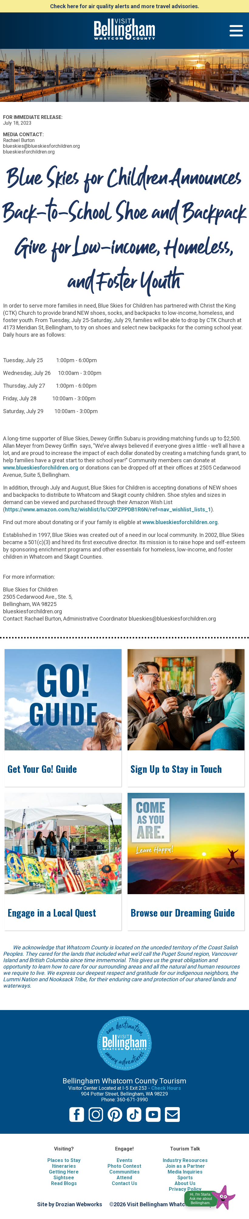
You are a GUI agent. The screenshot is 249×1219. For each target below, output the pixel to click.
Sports (185, 1177)
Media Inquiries (185, 1172)
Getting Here (64, 1172)
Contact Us (124, 1183)
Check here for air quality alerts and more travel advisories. (124, 6)
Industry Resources (185, 1160)
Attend (124, 1177)
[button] (210, 1196)
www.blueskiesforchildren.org (40, 467)
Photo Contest (124, 1166)
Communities (124, 1172)
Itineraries (64, 1166)
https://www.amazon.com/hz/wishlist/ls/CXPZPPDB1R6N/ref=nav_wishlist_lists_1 (108, 509)
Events (124, 1160)
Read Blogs (64, 1183)
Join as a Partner (185, 1166)
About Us (185, 1183)
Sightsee (63, 1177)
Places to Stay (63, 1160)
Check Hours (166, 1088)
